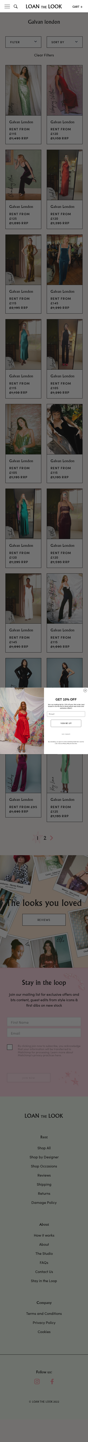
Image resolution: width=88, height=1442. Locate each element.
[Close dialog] (85, 690)
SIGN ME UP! (66, 723)
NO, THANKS (66, 734)
